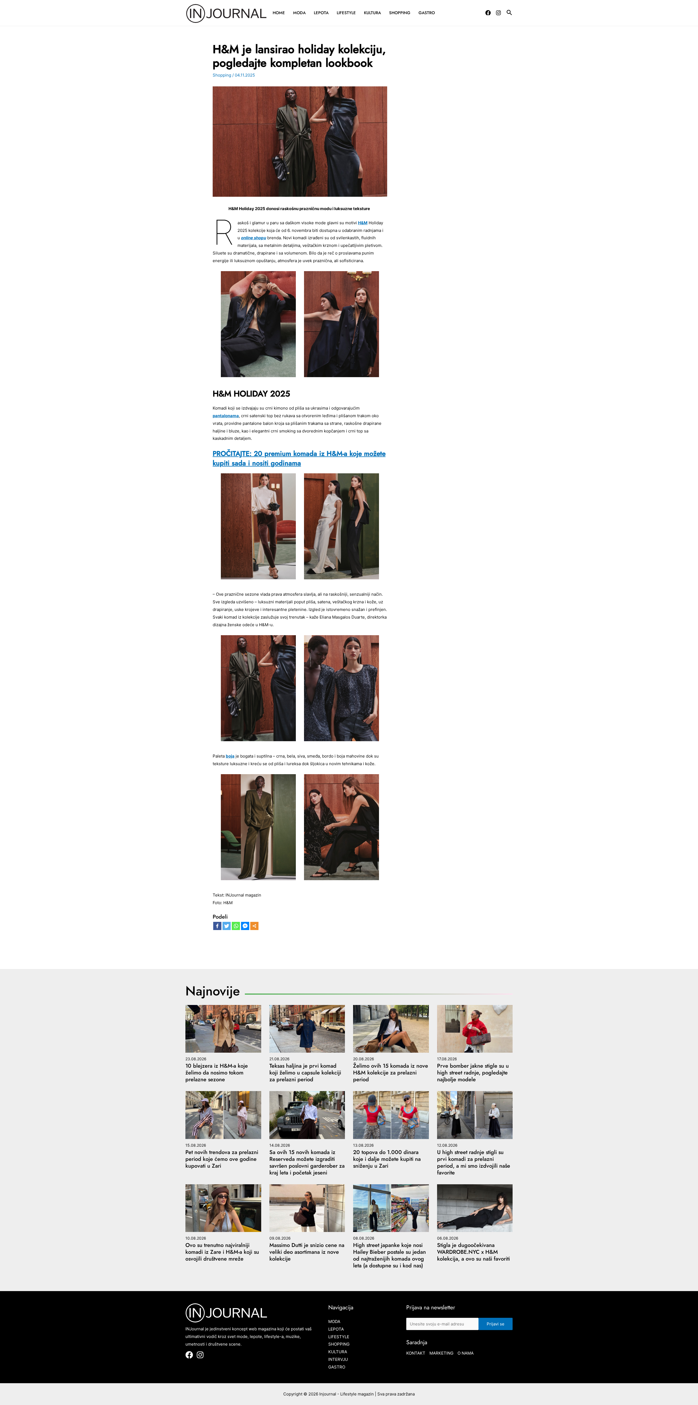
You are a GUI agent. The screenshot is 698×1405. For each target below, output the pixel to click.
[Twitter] (226, 926)
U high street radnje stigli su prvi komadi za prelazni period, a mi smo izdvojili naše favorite (473, 1162)
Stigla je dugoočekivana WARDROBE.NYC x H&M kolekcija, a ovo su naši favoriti (473, 1252)
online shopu (253, 237)
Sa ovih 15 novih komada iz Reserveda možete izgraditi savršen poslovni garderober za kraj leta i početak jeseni (307, 1162)
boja (230, 756)
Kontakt (415, 1353)
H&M (363, 222)
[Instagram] (498, 13)
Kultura (372, 13)
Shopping (399, 13)
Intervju (338, 1359)
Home (279, 13)
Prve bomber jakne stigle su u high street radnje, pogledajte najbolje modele (473, 1072)
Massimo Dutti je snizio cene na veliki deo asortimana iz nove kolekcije (306, 1252)
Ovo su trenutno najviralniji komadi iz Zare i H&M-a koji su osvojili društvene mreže (222, 1252)
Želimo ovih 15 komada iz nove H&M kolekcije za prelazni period (390, 1072)
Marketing (441, 1353)
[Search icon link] (510, 13)
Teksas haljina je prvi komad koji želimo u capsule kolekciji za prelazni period (305, 1072)
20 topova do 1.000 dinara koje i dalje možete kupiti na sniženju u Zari (387, 1159)
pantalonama (226, 415)
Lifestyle (346, 13)
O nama (466, 1353)
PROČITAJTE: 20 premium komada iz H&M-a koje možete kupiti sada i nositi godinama (299, 458)
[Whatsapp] (236, 926)
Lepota (321, 13)
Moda (299, 13)
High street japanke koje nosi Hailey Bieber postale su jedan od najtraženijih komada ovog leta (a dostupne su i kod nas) (389, 1255)
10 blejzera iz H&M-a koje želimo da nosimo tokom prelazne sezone (216, 1072)
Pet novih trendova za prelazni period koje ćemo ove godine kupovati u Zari (221, 1159)
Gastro (427, 13)
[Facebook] (488, 13)
